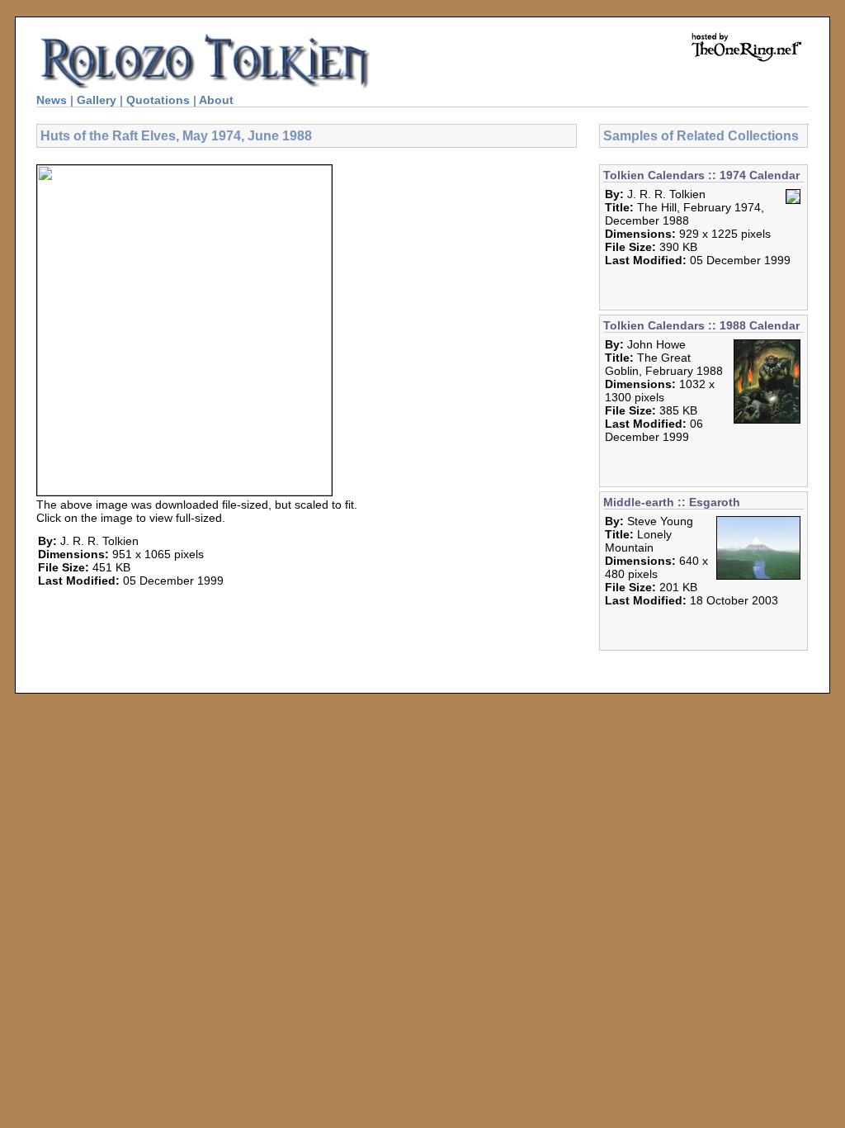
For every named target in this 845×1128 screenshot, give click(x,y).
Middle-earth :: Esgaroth (671, 502)
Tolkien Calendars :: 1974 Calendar (701, 175)
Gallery (96, 100)
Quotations (158, 100)
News (51, 100)
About (216, 100)
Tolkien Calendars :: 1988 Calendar (701, 325)
